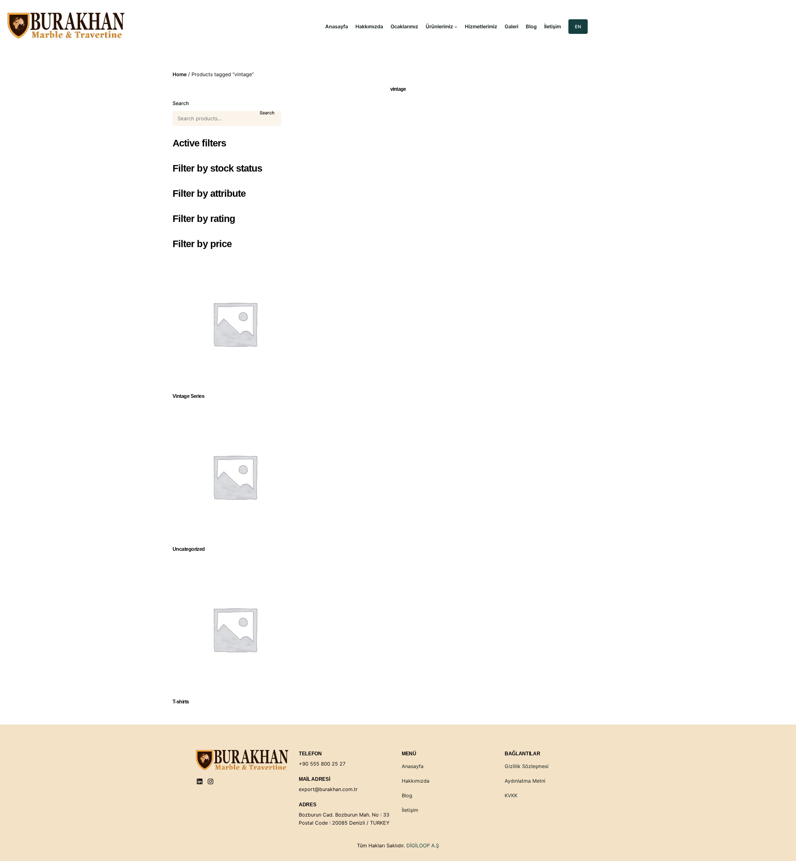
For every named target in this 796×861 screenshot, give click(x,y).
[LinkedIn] (199, 781)
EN (578, 26)
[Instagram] (210, 781)
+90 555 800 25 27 (322, 764)
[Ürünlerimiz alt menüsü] (455, 26)
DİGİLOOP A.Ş (422, 845)
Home (180, 74)
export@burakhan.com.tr (328, 789)
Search (181, 103)
